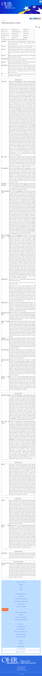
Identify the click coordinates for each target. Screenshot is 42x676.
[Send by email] (40, 18)
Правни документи (21, 604)
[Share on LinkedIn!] (34, 18)
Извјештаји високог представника (21, 601)
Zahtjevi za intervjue (5, 609)
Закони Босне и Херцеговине (21, 617)
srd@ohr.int (22, 668)
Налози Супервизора (21, 628)
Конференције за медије (21, 593)
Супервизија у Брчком (21, 626)
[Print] (38, 18)
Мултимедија (21, 596)
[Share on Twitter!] (32, 18)
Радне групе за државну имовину (21, 631)
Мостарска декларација (21, 636)
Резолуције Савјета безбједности (21, 619)
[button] (40, 2)
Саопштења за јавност (21, 582)
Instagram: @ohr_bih (21, 652)
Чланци (21, 587)
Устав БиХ (21, 614)
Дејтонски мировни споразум (21, 612)
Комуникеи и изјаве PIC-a (21, 606)
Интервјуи (21, 584)
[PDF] (36, 18)
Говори (21, 589)
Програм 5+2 (21, 624)
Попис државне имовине (21, 634)
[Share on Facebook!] (30, 18)
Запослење (21, 643)
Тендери (21, 640)
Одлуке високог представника (21, 598)
